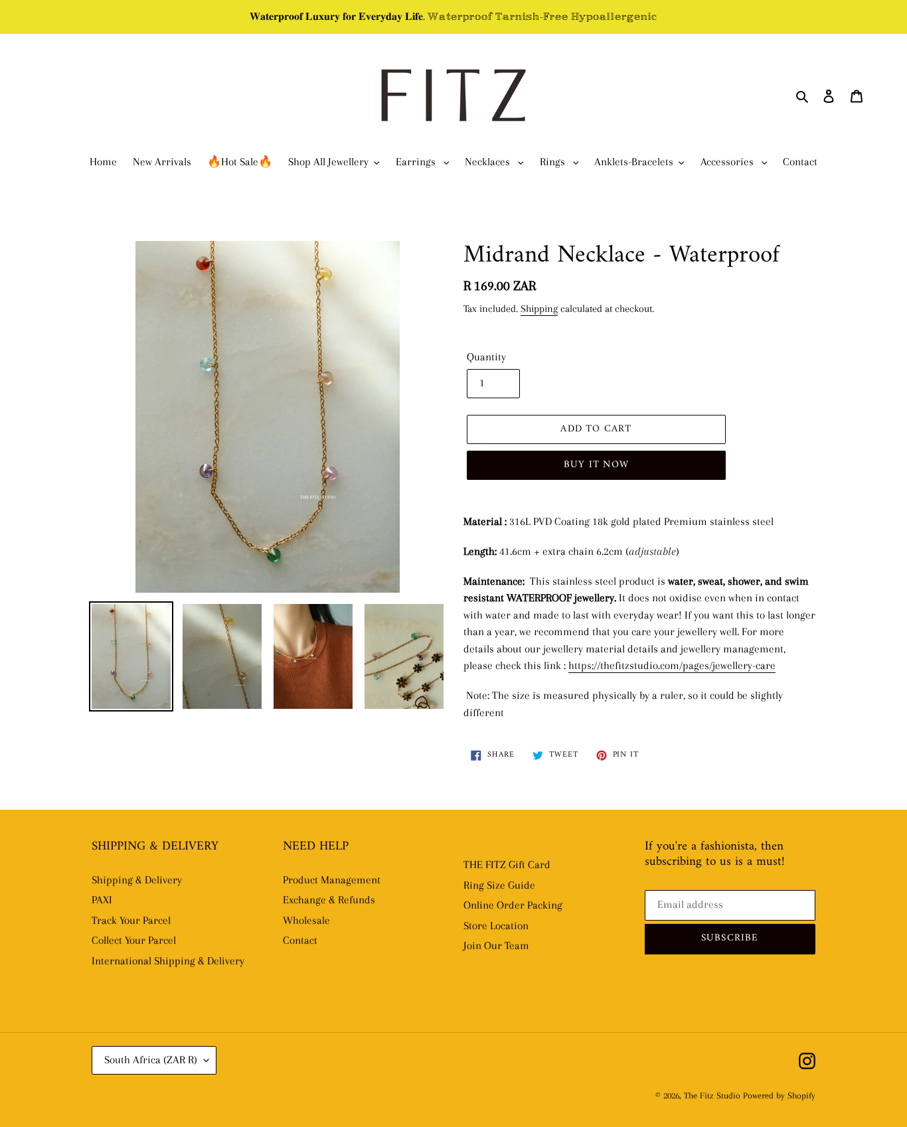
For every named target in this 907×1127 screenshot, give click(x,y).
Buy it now (596, 465)
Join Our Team (496, 945)
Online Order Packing (512, 905)
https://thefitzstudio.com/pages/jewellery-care (672, 665)
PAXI (102, 899)
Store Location (496, 925)
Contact (300, 940)
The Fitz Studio (712, 1095)
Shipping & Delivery (137, 879)
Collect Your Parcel (134, 940)
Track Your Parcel (131, 920)
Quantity (486, 356)
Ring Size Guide (499, 885)
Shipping (539, 309)
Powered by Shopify (779, 1095)
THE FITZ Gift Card (506, 864)
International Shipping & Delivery (168, 960)
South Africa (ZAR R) (150, 1059)
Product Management (331, 879)
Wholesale (306, 920)
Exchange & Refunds (329, 899)
